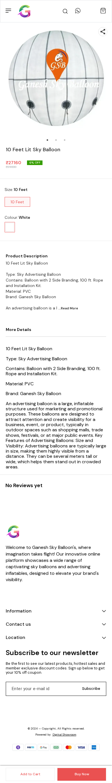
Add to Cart (30, 774)
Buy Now (82, 774)
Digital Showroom (64, 734)
